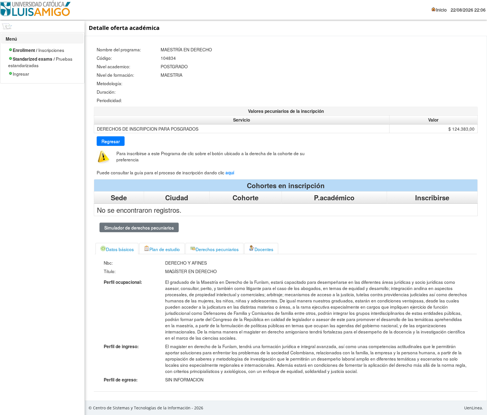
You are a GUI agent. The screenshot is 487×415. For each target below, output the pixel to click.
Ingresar (21, 74)
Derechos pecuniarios (217, 249)
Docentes (263, 249)
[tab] (117, 248)
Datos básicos (120, 249)
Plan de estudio (164, 249)
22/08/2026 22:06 (468, 9)
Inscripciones (38, 50)
